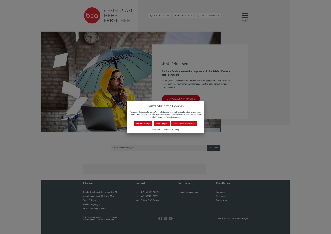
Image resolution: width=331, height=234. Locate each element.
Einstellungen (161, 124)
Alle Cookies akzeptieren (184, 124)
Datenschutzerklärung (171, 130)
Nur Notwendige (143, 124)
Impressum (156, 130)
